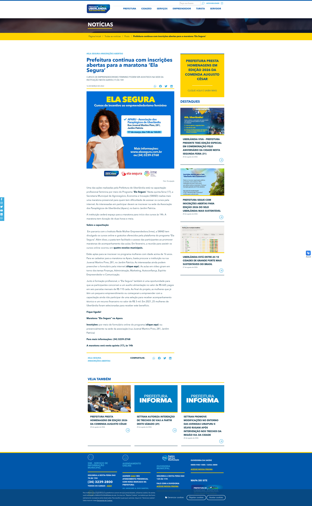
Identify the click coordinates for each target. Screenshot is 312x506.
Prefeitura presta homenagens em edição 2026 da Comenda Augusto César (202, 70)
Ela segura (94, 54)
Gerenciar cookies (175, 498)
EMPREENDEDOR (182, 9)
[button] (155, 86)
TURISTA (200, 9)
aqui (109, 486)
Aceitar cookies (216, 498)
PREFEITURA (129, 9)
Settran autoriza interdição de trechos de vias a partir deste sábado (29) (156, 420)
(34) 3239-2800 (100, 482)
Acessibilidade (212, 3)
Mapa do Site (199, 481)
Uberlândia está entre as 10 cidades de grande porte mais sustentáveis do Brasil (202, 261)
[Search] (203, 3)
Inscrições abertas (112, 54)
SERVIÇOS (162, 9)
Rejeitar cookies (196, 498)
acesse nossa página (167, 486)
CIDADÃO (146, 9)
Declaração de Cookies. (104, 500)
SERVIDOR (215, 9)
